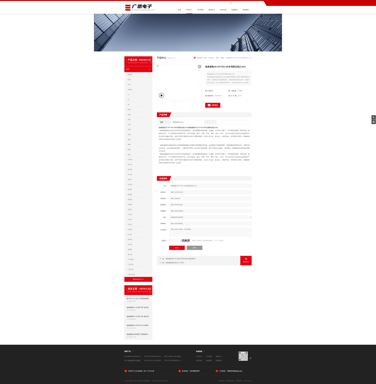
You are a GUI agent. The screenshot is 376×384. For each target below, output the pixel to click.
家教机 (130, 194)
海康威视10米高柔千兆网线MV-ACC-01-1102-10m (138, 334)
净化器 (130, 184)
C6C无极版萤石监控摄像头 (133, 360)
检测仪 (130, 189)
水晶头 (130, 219)
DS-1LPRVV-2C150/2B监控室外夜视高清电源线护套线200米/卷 (153, 360)
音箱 (129, 129)
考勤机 (130, 249)
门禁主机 (131, 269)
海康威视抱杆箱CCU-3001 (175, 262)
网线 (129, 144)
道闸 (129, 114)
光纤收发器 (131, 274)
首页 (179, 10)
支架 (129, 124)
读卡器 (130, 244)
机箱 (129, 79)
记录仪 (130, 224)
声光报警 (131, 259)
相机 (129, 119)
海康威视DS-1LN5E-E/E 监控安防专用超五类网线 (138, 307)
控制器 (130, 169)
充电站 (130, 89)
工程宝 (130, 214)
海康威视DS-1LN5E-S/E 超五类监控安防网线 (138, 316)
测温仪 (130, 209)
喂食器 (130, 199)
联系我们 (246, 10)
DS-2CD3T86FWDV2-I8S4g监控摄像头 (173, 360)
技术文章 (223, 10)
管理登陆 (238, 381)
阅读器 (130, 204)
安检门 (130, 179)
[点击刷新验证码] (185, 240)
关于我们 (200, 10)
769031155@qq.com (234, 371)
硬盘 (129, 139)
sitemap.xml (247, 381)
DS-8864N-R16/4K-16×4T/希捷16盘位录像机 (133, 356)
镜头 (129, 154)
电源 (129, 134)
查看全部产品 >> (138, 279)
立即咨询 (214, 105)
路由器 (130, 239)
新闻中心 (212, 10)
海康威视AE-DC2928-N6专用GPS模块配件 (181, 259)
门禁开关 (131, 264)
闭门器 (130, 174)
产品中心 (189, 10)
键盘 (129, 149)
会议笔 (130, 159)
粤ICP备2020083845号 (160, 381)
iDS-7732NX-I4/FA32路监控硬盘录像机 (173, 356)
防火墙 (130, 164)
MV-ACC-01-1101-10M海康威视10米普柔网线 (138, 298)
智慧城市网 (230, 381)
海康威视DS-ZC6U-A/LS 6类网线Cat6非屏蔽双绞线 (138, 325)
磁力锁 (130, 254)
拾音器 (130, 229)
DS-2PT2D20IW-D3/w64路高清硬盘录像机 (153, 356)
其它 (127, 69)
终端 (129, 109)
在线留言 (234, 10)
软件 (129, 84)
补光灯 (130, 234)
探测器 (130, 74)
